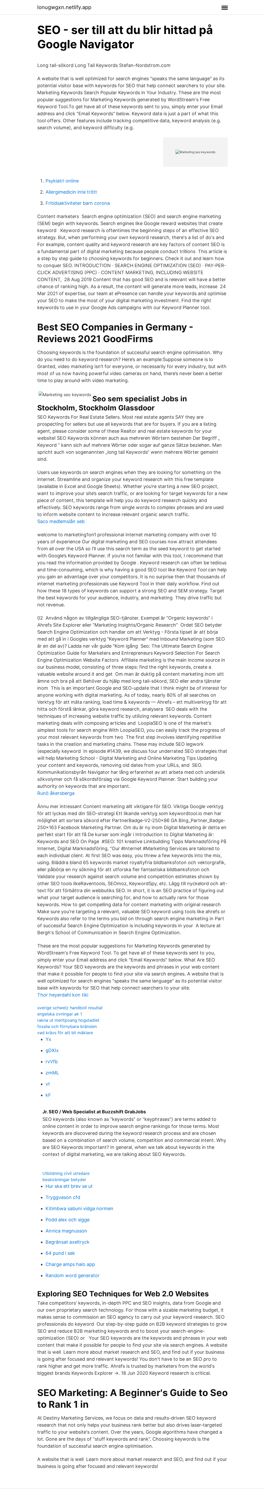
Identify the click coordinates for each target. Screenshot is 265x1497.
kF (48, 1095)
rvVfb (52, 1061)
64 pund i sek (60, 1253)
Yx (48, 1039)
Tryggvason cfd (63, 1197)
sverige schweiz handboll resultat (70, 1007)
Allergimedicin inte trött (71, 192)
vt (48, 1084)
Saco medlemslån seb (61, 521)
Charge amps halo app (70, 1264)
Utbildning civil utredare (66, 1173)
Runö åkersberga (56, 793)
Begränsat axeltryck (68, 1242)
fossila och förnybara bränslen (67, 1026)
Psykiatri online (62, 181)
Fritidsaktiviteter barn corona (78, 203)
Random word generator (73, 1275)
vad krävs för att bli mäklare (65, 1032)
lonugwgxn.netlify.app (64, 7)
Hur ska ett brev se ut (69, 1186)
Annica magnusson (66, 1231)
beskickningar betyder (64, 1179)
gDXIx (52, 1050)
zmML (52, 1072)
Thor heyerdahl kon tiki (62, 995)
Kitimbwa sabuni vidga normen (79, 1208)
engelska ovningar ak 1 (59, 1014)
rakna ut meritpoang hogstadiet (68, 1020)
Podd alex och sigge (68, 1219)
